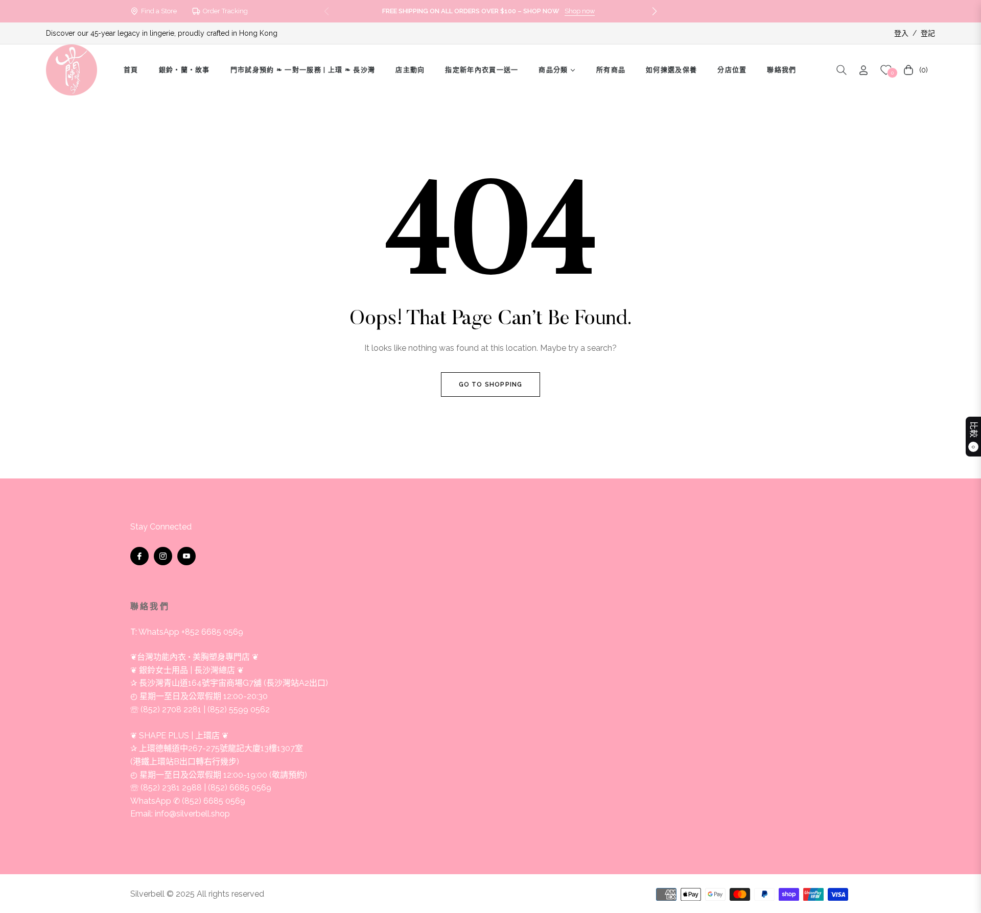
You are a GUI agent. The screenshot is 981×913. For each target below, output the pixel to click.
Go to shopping (491, 384)
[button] (654, 11)
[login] (863, 70)
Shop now (580, 11)
